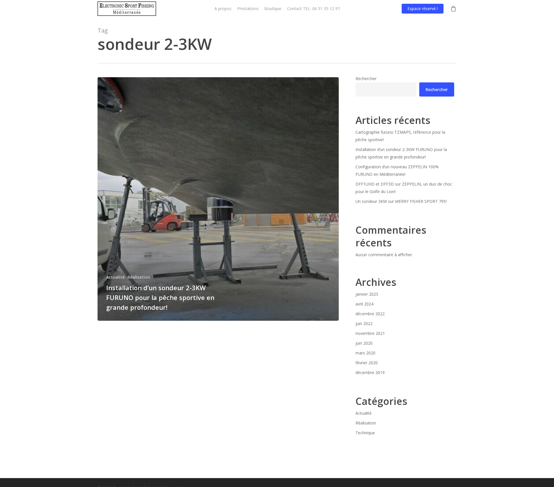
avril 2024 (364, 304)
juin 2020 (364, 343)
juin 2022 (364, 323)
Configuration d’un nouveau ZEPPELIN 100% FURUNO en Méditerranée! (397, 170)
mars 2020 (365, 353)
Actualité (115, 277)
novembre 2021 (370, 333)
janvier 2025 (366, 294)
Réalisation (139, 277)
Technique (365, 432)
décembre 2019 (370, 372)
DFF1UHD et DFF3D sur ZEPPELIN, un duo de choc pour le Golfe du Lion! (403, 187)
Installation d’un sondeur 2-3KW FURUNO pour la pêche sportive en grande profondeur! (401, 153)
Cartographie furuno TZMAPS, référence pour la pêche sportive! (400, 135)
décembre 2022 (370, 313)
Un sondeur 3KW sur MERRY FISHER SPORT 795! (401, 201)
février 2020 (366, 362)
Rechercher (366, 78)
